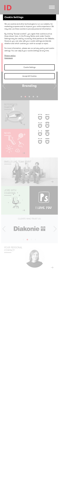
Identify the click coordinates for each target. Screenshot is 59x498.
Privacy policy (10, 56)
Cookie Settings (29, 67)
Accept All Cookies (29, 76)
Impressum (8, 58)
